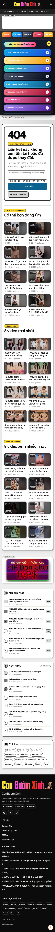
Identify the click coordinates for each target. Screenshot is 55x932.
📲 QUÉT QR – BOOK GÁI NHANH (17, 52)
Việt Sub (23, 750)
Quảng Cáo (7, 826)
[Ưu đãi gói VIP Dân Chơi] (27, 569)
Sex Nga (8, 764)
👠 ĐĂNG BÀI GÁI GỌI (13, 100)
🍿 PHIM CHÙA (27, 34)
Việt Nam (19, 759)
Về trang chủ (19, 194)
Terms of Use (8, 839)
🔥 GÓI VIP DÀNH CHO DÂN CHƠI (17, 84)
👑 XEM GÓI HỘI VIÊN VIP (14, 60)
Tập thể (31, 759)
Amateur (24, 754)
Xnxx (38, 764)
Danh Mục (22, 11)
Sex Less (41, 759)
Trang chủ (10, 11)
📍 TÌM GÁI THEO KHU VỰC (15, 76)
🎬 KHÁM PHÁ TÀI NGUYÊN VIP (16, 92)
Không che (36, 750)
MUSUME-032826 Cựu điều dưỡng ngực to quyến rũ (27, 881)
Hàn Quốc (29, 764)
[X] (10, 812)
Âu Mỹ (8, 759)
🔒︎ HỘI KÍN (6, 34)
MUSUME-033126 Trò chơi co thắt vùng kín (22, 877)
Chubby (18, 764)
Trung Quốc (36, 754)
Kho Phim (34, 11)
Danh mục (20, 806)
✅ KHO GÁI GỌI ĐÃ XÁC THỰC (16, 68)
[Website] (16, 812)
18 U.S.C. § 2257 (9, 830)
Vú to (46, 764)
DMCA (5, 835)
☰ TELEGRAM (17, 34)
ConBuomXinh (11, 793)
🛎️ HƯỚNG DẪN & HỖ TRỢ (14, 108)
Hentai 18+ (10, 754)
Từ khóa (32, 806)
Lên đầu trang (8, 924)
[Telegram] (4, 812)
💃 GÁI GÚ (38, 34)
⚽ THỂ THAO (48, 34)
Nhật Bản (10, 750)
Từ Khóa (46, 11)
